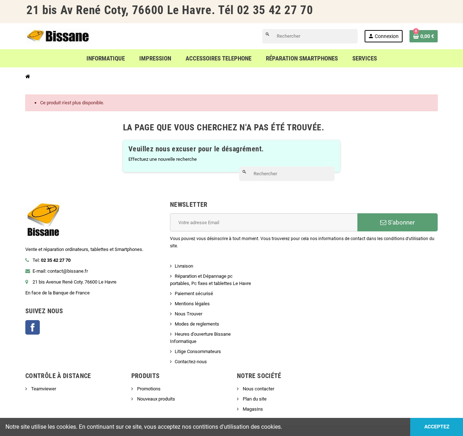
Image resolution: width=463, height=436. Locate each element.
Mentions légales (192, 303)
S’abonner (400, 222)
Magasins (252, 409)
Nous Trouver (188, 313)
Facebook (32, 327)
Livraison (184, 266)
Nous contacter (258, 388)
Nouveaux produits (155, 399)
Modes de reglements (197, 324)
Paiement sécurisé (194, 293)
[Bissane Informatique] (57, 35)
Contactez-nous (191, 361)
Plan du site (254, 399)
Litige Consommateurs (198, 351)
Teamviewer (43, 388)
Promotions (148, 388)
